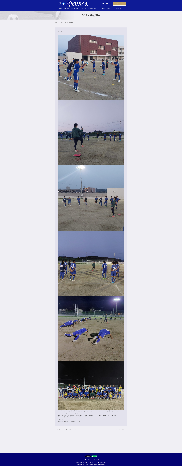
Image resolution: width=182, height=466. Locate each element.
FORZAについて (75, 8)
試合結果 (109, 8)
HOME (60, 8)
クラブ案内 (66, 8)
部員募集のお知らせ (121, 429)
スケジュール (102, 8)
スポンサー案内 (117, 8)
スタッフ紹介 (84, 8)
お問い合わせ (119, 4)
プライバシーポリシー (87, 459)
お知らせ (62, 22)
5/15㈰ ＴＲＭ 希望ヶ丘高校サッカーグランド (67, 429)
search (123, 9)
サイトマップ (97, 459)
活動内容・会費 (92, 8)
